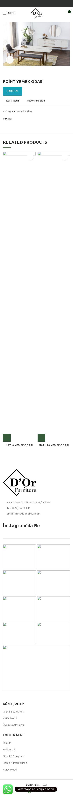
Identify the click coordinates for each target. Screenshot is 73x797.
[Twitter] (39, 3)
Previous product (60, 73)
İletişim (7, 743)
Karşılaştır (12, 101)
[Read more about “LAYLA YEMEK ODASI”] (7, 438)
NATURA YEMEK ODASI (54, 445)
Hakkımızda (9, 750)
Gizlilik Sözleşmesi (13, 712)
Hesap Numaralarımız (15, 763)
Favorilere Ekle (36, 101)
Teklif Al (12, 91)
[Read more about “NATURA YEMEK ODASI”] (41, 438)
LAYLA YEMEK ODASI (19, 445)
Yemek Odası (24, 111)
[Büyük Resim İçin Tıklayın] (10, 60)
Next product (68, 73)
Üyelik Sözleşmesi (13, 725)
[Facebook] (34, 3)
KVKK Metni (10, 718)
